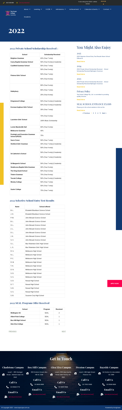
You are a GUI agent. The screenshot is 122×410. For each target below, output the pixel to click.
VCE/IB (48, 9)
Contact (106, 9)
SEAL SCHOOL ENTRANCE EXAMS (94, 104)
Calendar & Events (91, 9)
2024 (79, 66)
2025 (79, 53)
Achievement (74, 9)
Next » (104, 113)
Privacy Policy (83, 91)
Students (27, 17)
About (26, 9)
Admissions (60, 9)
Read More (81, 61)
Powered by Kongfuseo (113, 408)
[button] (114, 283)
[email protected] (24, 3)
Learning (37, 9)
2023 (79, 78)
